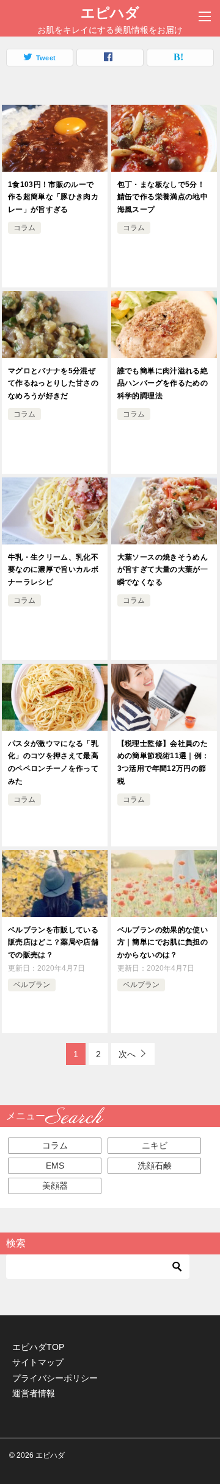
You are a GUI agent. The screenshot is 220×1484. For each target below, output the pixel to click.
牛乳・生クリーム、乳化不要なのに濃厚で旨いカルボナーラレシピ (53, 570)
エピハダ (110, 13)
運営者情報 (33, 1393)
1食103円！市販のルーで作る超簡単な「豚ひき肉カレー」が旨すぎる (53, 197)
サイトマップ (38, 1362)
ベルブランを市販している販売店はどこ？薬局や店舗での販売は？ (53, 943)
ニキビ (154, 1145)
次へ (127, 1054)
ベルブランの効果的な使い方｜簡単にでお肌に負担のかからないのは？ (162, 943)
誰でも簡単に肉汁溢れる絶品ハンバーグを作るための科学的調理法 (162, 384)
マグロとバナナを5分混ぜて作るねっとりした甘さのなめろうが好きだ (53, 384)
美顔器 (55, 1185)
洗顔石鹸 (155, 1165)
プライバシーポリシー (55, 1378)
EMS (55, 1165)
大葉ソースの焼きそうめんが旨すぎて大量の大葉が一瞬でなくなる (162, 570)
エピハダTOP (38, 1347)
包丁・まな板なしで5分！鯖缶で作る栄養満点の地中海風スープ (162, 197)
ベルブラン (31, 984)
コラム (24, 227)
